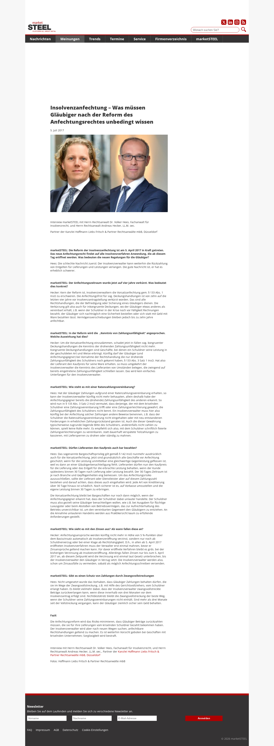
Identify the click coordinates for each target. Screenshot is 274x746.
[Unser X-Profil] (223, 22)
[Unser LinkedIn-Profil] (230, 22)
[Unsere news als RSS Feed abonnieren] (243, 22)
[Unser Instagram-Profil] (237, 22)
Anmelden (204, 718)
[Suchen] (243, 30)
